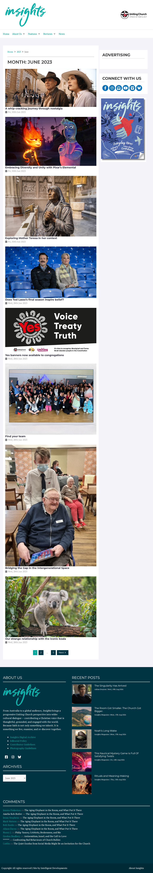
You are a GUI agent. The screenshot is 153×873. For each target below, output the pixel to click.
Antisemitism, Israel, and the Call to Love (45, 836)
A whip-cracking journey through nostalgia (33, 108)
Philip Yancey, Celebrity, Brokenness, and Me (38, 832)
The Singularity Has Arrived (110, 685)
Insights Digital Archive (23, 737)
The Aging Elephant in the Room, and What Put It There (53, 810)
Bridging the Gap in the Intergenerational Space (37, 567)
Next (61, 652)
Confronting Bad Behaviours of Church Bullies (36, 839)
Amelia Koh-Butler (12, 813)
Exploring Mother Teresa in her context (31, 238)
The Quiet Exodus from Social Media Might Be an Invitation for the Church (52, 843)
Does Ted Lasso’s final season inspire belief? (34, 299)
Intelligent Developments (54, 868)
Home (10, 51)
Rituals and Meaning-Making (111, 776)
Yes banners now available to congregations (34, 355)
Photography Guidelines (23, 748)
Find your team (15, 436)
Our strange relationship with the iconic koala (35, 638)
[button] (19, 34)
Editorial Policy (18, 740)
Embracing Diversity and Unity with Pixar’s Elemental (40, 167)
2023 (19, 51)
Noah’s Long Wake (105, 730)
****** (6, 839)
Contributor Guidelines (22, 744)
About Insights (136, 868)
